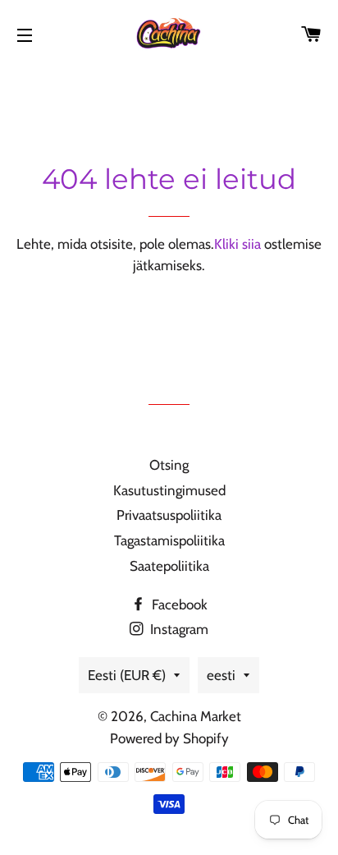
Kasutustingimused (169, 490)
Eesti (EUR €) (127, 675)
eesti (221, 675)
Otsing (169, 465)
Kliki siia (237, 244)
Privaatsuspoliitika (169, 515)
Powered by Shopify (169, 738)
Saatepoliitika (169, 566)
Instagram (177, 629)
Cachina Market (195, 716)
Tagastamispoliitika (169, 540)
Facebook (178, 604)
